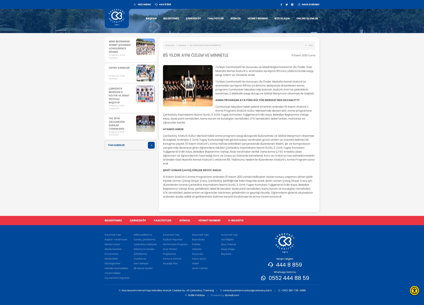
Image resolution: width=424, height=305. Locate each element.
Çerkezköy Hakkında (145, 244)
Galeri (195, 263)
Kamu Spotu (199, 258)
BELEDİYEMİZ (113, 220)
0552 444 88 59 (289, 278)
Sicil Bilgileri (227, 239)
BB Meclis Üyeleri (143, 268)
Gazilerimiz (140, 258)
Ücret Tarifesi (200, 268)
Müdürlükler (111, 258)
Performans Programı (175, 244)
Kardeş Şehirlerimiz (145, 239)
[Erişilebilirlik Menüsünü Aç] (414, 290)
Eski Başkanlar (112, 263)
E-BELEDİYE (236, 220)
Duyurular (197, 254)
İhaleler (196, 244)
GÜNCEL (184, 220)
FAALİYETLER (162, 220)
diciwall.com (232, 295)
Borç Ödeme (228, 244)
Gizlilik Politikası (196, 295)
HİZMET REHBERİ (209, 220)
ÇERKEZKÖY (138, 220)
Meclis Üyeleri (112, 244)
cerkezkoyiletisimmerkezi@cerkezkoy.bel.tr (247, 290)
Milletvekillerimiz (143, 234)
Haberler (182, 45)
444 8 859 (289, 264)
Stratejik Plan (170, 263)
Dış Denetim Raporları (117, 278)
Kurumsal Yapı (113, 234)
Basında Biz (198, 239)
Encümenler (112, 254)
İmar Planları (170, 249)
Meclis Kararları (113, 249)
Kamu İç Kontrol (172, 258)
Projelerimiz (169, 254)
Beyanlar (226, 254)
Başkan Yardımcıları (116, 239)
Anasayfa (170, 45)
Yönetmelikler (113, 273)
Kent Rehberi (141, 263)
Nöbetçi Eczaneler (144, 249)
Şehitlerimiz (140, 254)
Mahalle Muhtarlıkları (116, 268)
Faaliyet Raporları (173, 239)
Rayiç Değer (228, 249)
